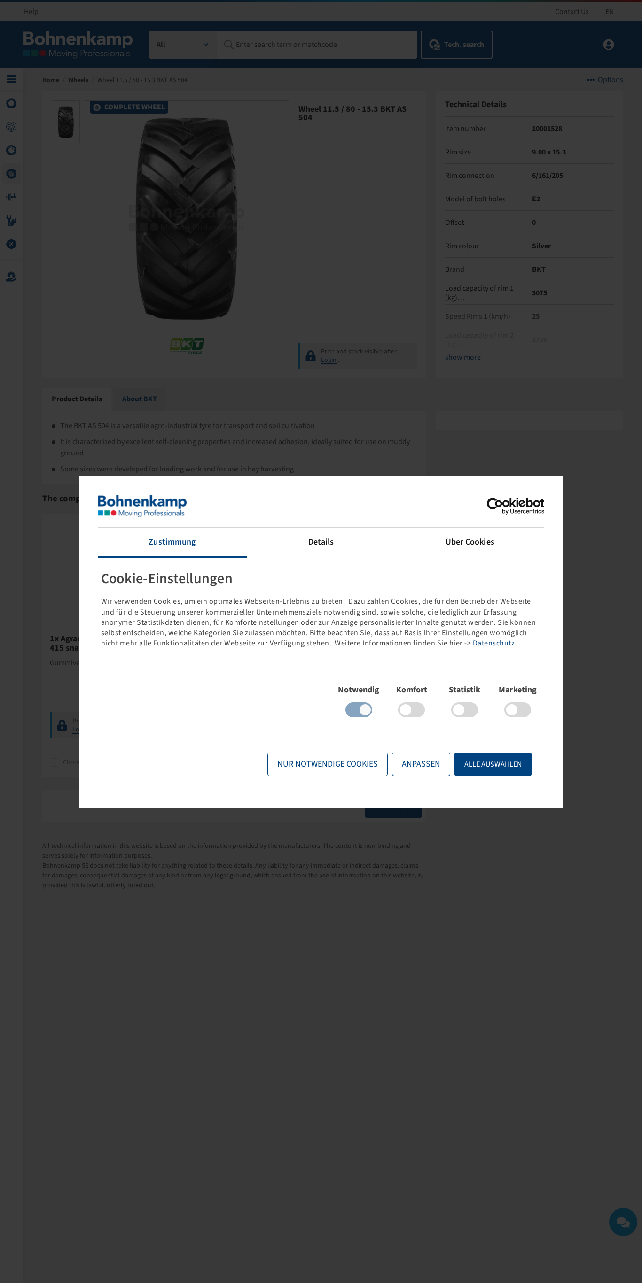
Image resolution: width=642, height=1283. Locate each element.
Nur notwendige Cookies (327, 764)
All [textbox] (161, 44)
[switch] (411, 709)
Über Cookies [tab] (470, 542)
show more (463, 357)
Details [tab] (321, 542)
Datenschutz (494, 643)
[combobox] (183, 45)
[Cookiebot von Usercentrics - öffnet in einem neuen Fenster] (503, 506)
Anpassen (421, 764)
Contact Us (572, 12)
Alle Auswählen (493, 764)
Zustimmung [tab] (172, 542)
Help (31, 12)
